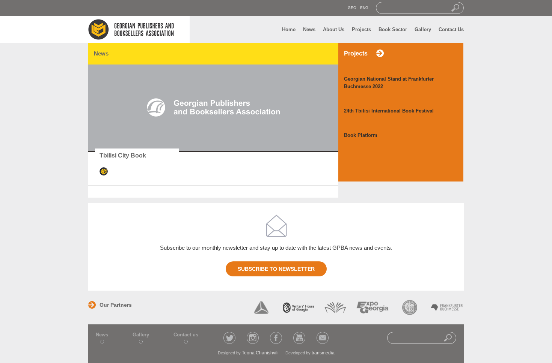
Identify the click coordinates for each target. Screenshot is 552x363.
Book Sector (393, 29)
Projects (361, 29)
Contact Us (451, 29)
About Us (333, 29)
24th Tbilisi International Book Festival (389, 111)
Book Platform (360, 135)
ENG (364, 8)
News (309, 29)
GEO (352, 8)
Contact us (185, 335)
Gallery (423, 29)
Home (289, 29)
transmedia (323, 353)
